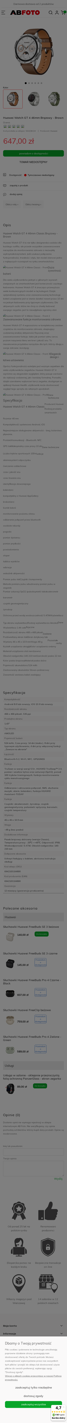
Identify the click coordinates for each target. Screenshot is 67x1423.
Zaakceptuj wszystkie (33, 1404)
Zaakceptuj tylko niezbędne (33, 1387)
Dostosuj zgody (33, 1396)
